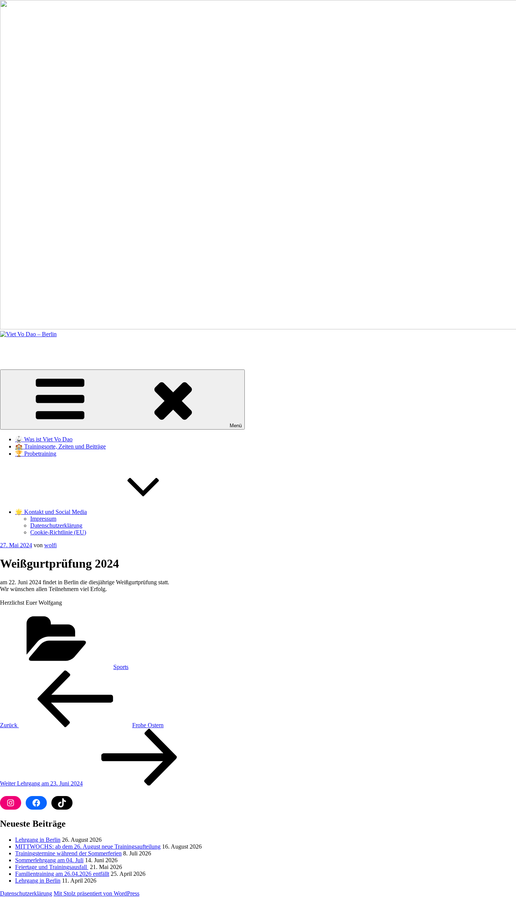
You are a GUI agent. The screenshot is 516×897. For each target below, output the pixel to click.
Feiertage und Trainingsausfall (51, 867)
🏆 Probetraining (35, 453)
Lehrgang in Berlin (37, 839)
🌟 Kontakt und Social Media (51, 512)
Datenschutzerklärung (56, 525)
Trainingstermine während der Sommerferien (68, 853)
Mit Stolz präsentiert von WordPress (96, 893)
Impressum (43, 518)
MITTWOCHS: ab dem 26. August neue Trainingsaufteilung (88, 846)
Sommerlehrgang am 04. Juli (49, 860)
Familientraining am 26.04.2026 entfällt (62, 874)
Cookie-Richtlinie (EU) (58, 532)
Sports (120, 667)
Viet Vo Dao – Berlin (25, 347)
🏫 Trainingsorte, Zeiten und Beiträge (60, 446)
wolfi (50, 545)
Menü (236, 425)
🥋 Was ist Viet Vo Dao (44, 439)
